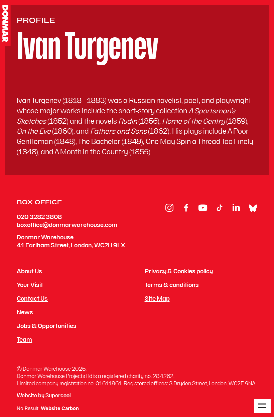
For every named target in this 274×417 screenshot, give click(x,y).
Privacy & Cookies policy (179, 272)
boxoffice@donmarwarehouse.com (67, 225)
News (25, 313)
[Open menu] (262, 406)
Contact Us (32, 299)
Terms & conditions (172, 285)
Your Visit (30, 285)
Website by (44, 396)
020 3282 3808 (39, 217)
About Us (29, 272)
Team (24, 340)
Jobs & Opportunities (47, 326)
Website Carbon (60, 408)
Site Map (157, 299)
